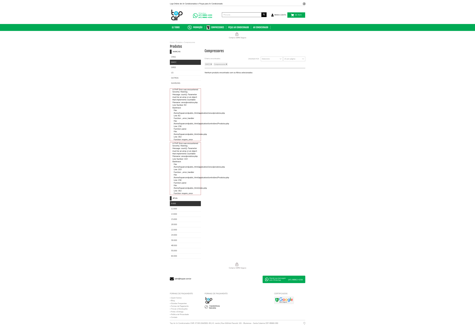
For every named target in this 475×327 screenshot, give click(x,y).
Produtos (179, 42)
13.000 (174, 214)
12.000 (174, 208)
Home (172, 42)
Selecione (266, 59)
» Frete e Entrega (176, 312)
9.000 (173, 203)
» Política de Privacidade (179, 314)
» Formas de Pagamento (179, 306)
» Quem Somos (176, 298)
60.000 (174, 256)
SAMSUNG (175, 83)
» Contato (173, 317)
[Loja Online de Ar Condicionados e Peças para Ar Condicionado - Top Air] (176, 15)
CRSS (173, 57)
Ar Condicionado (260, 27)
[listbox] (272, 59)
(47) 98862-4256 (205, 15)
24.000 (174, 235)
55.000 (174, 250)
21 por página (289, 59)
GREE (173, 67)
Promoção (197, 27)
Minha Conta (280, 15)
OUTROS (174, 78)
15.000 (174, 219)
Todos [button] (177, 27)
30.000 (174, 240)
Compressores (217, 27)
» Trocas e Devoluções (179, 309)
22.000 (174, 230)
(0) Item (298, 15)
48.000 (174, 245)
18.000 (174, 224)
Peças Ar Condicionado (238, 27)
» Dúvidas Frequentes (178, 303)
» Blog (172, 300)
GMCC (174, 62)
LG (172, 72)
